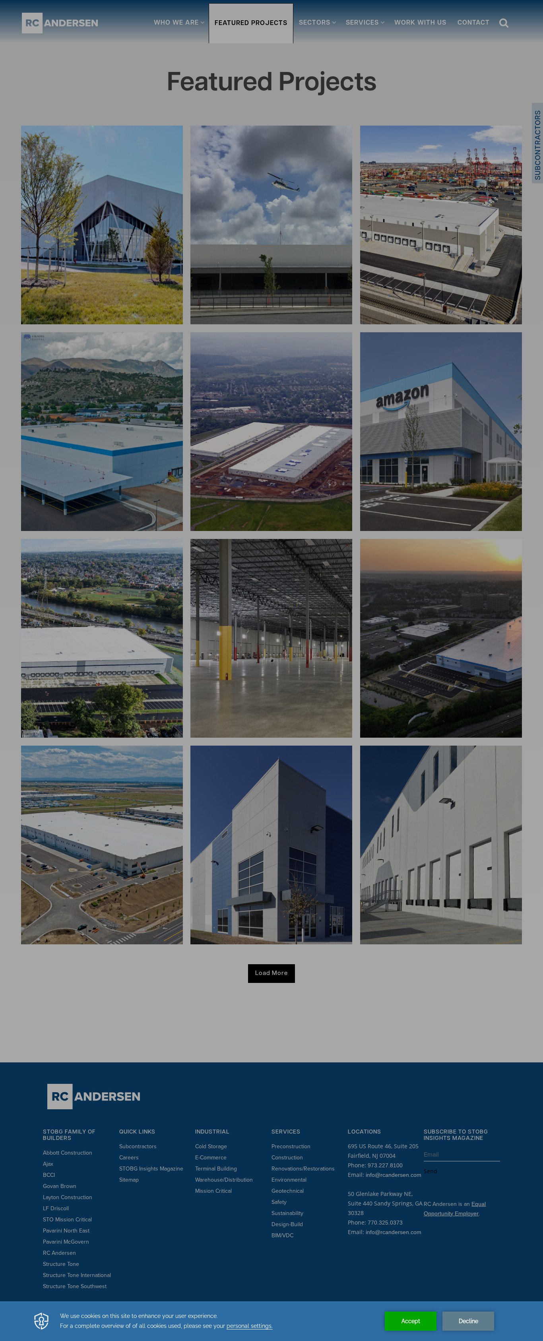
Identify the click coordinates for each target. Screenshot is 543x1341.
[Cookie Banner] (271, 1321)
